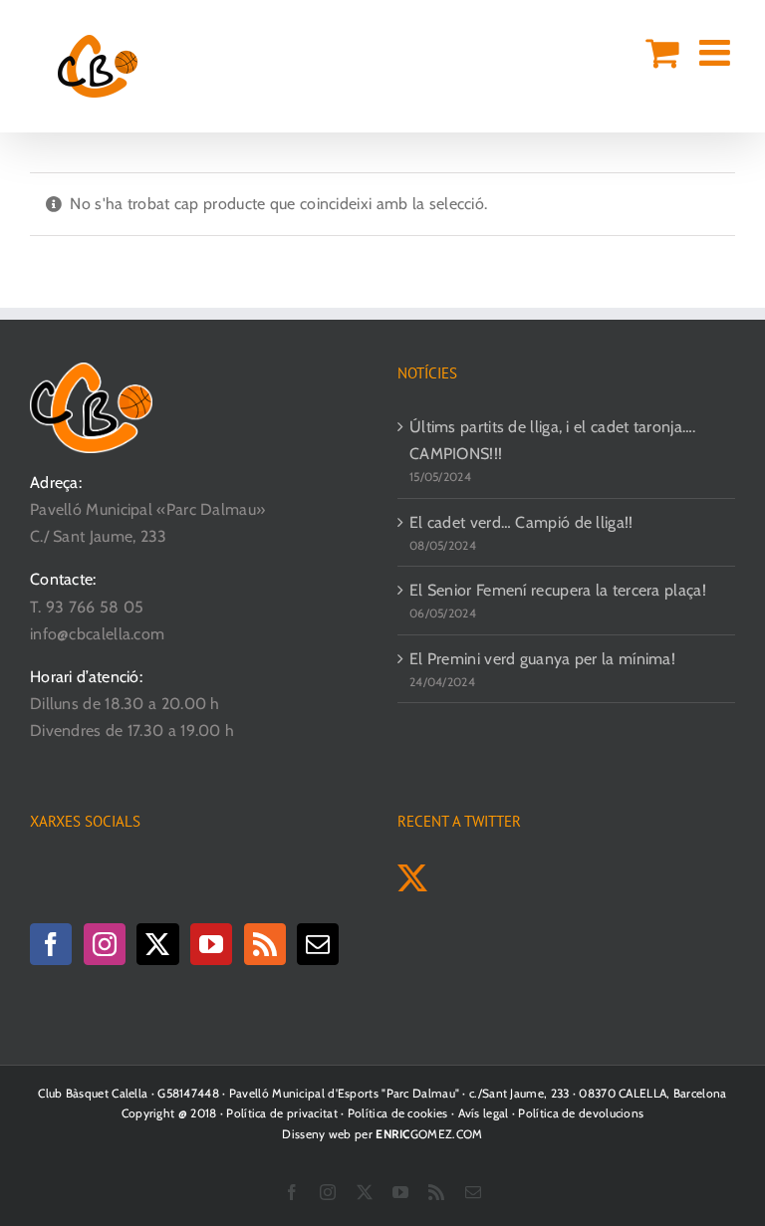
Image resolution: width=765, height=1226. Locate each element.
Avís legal (483, 1112)
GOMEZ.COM (429, 1133)
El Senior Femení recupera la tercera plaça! (557, 590)
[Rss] (265, 944)
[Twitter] (157, 944)
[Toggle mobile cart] (661, 53)
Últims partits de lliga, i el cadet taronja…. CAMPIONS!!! (552, 440)
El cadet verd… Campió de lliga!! (521, 522)
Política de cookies (398, 1112)
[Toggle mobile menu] (717, 53)
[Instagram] (105, 944)
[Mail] (318, 944)
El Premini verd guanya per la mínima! (542, 658)
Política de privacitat (282, 1112)
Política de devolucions (580, 1112)
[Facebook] (51, 944)
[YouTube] (211, 944)
